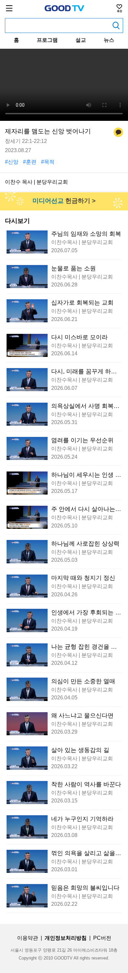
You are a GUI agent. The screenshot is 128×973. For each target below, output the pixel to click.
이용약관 (27, 938)
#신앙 (11, 162)
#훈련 (29, 162)
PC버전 (102, 938)
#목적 (47, 162)
